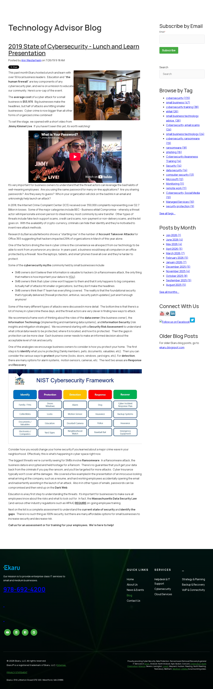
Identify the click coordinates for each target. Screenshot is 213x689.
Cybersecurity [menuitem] (162, 589)
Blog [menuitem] (129, 595)
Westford (176, 669)
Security (174, 166)
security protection (180, 206)
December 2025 (178, 267)
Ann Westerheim (31, 60)
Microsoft (174, 179)
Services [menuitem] (162, 570)
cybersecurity (178, 98)
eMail (172, 111)
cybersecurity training (182, 107)
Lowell (165, 666)
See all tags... (167, 213)
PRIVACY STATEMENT (17, 672)
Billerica (141, 666)
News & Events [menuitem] (135, 590)
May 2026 (174, 244)
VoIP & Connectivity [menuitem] (193, 590)
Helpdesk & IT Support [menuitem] (162, 581)
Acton (146, 663)
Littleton (184, 669)
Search (163, 67)
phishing (174, 152)
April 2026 (174, 249)
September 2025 (178, 280)
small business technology (185, 134)
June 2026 (174, 239)
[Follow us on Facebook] (174, 322)
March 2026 (175, 253)
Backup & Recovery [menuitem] (193, 584)
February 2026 (177, 258)
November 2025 (178, 271)
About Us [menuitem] (132, 584)
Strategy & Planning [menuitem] (193, 579)
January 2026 (176, 262)
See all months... (169, 292)
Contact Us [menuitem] (133, 600)
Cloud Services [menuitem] (163, 594)
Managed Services (180, 202)
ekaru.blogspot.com (171, 347)
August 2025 (176, 285)
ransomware (176, 147)
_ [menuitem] (183, 570)
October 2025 (177, 276)
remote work (176, 188)
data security (176, 170)
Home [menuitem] (130, 579)
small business (178, 102)
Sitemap (61, 665)
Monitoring (175, 183)
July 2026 (173, 235)
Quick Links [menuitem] (138, 570)
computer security (180, 175)
